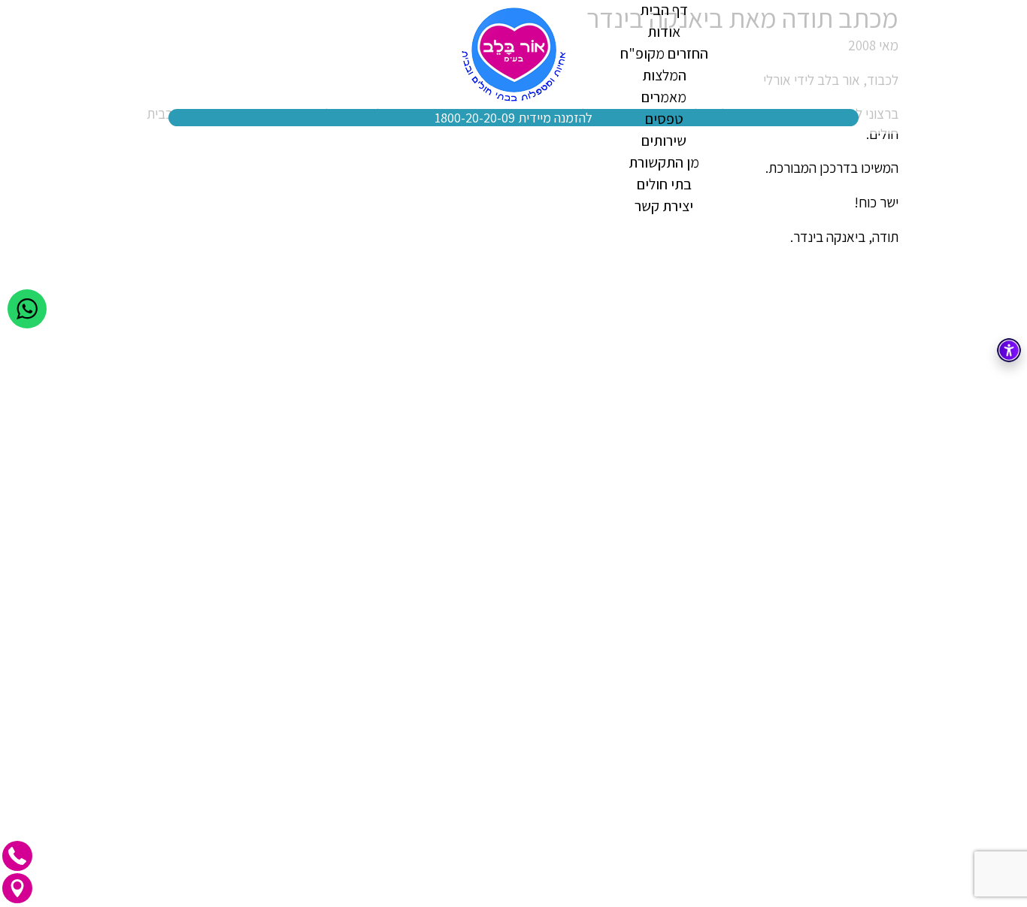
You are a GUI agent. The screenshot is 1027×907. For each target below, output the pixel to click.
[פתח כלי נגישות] (1009, 350)
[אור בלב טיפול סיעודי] (514, 54)
